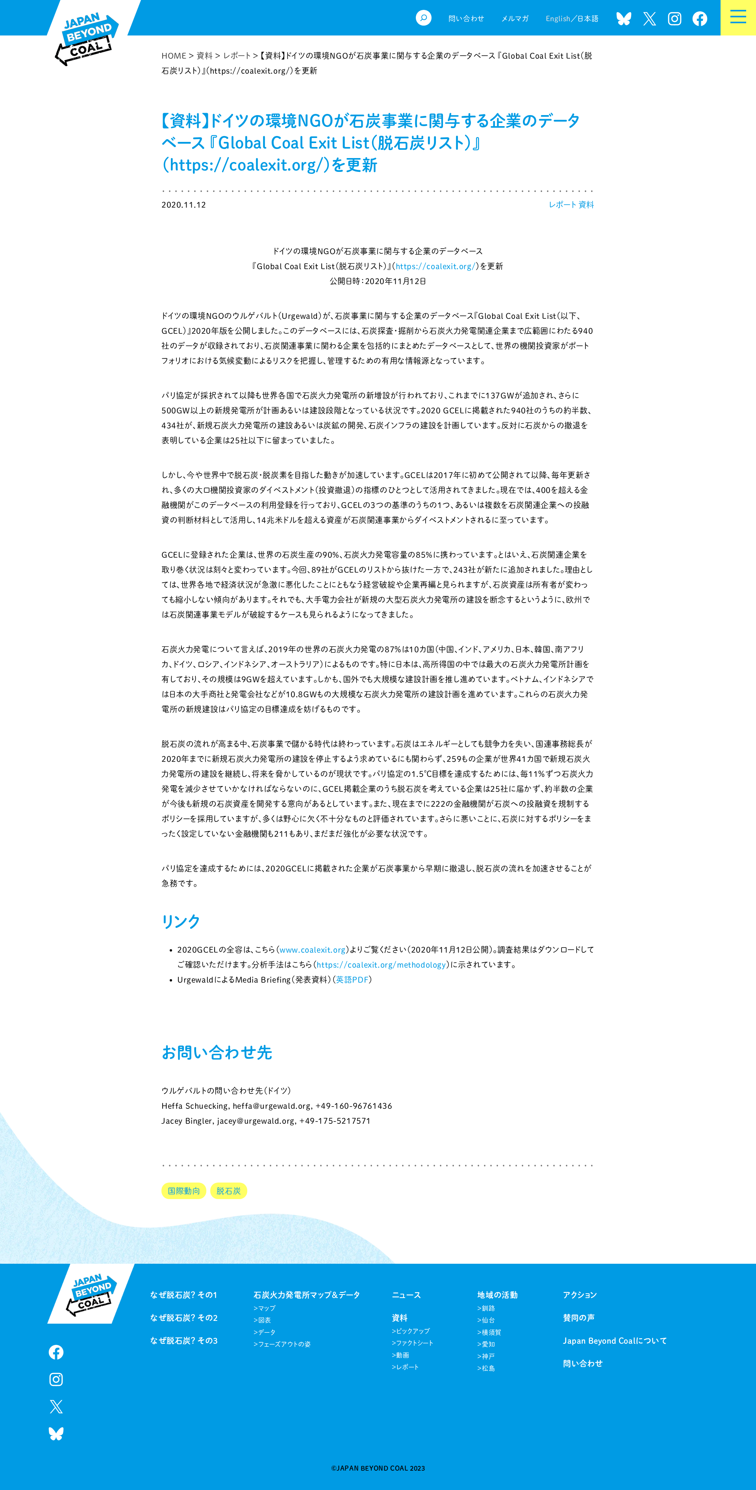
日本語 (588, 18)
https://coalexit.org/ (436, 266)
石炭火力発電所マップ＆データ (307, 1295)
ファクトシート (414, 1343)
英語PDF (352, 979)
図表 (264, 1320)
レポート (562, 205)
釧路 (488, 1308)
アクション (580, 1295)
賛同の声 (579, 1318)
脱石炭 (229, 1191)
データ (267, 1332)
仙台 (488, 1320)
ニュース (406, 1295)
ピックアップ (413, 1331)
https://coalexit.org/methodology (381, 964)
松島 (488, 1368)
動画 (402, 1355)
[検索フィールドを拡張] (424, 18)
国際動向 (184, 1191)
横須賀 (492, 1332)
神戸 (488, 1356)
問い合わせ (583, 1363)
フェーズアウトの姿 (284, 1344)
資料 (586, 205)
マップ (267, 1308)
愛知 (488, 1344)
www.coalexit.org (313, 950)
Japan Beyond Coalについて (615, 1341)
